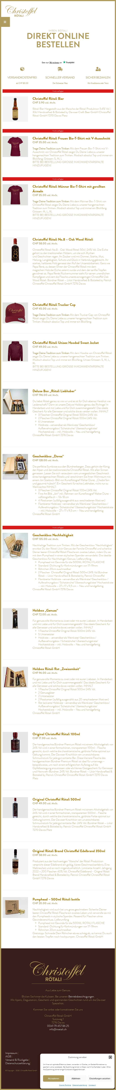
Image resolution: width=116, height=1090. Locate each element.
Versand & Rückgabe (16, 1060)
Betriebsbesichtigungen (81, 996)
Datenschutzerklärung (79, 1085)
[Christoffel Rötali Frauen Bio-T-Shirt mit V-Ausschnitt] (15, 138)
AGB (8, 1056)
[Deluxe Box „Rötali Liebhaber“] (15, 390)
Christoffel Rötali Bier (48, 98)
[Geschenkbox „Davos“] (15, 456)
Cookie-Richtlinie (65, 1085)
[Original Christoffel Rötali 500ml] (15, 799)
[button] (110, 1057)
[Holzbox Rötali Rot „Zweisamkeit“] (15, 668)
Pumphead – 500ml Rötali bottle (56, 899)
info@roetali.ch (58, 1029)
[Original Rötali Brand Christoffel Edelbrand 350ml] (15, 850)
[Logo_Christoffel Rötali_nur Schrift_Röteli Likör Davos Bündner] (21, 7)
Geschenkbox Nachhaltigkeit (53, 535)
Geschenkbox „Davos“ (48, 456)
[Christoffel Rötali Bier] (15, 98)
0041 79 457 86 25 (58, 1026)
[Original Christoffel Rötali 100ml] (15, 733)
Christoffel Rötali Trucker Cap (54, 304)
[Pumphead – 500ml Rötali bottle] (15, 899)
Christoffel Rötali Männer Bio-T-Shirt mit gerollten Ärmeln (69, 189)
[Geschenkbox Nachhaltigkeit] (15, 534)
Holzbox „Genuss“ (45, 610)
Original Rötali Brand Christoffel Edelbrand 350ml (69, 851)
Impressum (92, 1085)
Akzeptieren (53, 1078)
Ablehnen (76, 1078)
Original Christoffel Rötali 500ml (56, 799)
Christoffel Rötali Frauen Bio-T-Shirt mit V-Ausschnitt (71, 138)
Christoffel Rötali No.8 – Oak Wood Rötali (63, 239)
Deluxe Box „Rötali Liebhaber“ (54, 391)
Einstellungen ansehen (99, 1078)
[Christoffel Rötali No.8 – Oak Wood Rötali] (15, 239)
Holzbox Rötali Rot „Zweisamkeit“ (56, 668)
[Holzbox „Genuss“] (15, 610)
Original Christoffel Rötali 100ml (56, 734)
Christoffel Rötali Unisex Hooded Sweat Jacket (66, 342)
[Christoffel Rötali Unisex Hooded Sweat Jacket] (15, 342)
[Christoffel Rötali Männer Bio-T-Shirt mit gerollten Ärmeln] (15, 186)
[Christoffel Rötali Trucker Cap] (15, 304)
